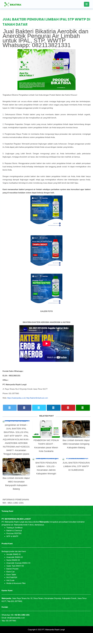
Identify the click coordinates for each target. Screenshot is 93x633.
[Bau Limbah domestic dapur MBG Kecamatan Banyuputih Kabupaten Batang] (16, 466)
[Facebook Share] (24, 407)
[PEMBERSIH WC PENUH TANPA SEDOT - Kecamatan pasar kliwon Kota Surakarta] (46, 429)
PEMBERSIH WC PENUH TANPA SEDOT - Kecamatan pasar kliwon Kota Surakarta (46, 445)
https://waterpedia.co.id (16, 398)
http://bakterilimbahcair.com (37, 398)
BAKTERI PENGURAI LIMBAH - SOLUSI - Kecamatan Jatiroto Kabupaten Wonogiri (46, 468)
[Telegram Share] (39, 407)
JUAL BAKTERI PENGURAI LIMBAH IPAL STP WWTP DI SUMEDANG (76, 466)
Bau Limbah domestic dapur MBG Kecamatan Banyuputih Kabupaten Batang (16, 483)
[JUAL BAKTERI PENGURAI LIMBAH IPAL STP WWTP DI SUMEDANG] (76, 459)
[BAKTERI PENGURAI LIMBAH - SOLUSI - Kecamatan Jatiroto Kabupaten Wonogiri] (46, 459)
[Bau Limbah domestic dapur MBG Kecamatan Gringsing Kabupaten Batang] (76, 429)
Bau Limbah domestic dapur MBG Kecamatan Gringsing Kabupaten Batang (76, 444)
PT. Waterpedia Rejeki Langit (53, 630)
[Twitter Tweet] (10, 407)
